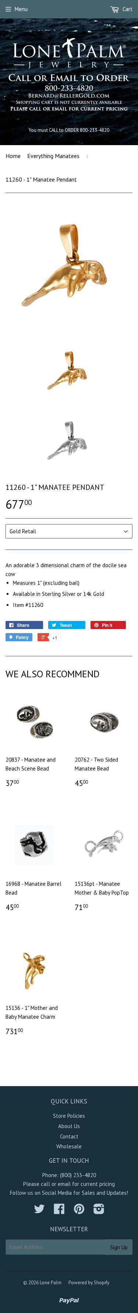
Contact (69, 1136)
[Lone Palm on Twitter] (39, 1211)
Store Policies (69, 1115)
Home (13, 155)
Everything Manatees (53, 155)
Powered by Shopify (88, 1282)
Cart (126, 9)
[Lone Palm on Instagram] (99, 1211)
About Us (69, 1126)
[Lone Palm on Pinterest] (79, 1211)
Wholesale (69, 1146)
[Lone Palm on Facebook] (59, 1211)
